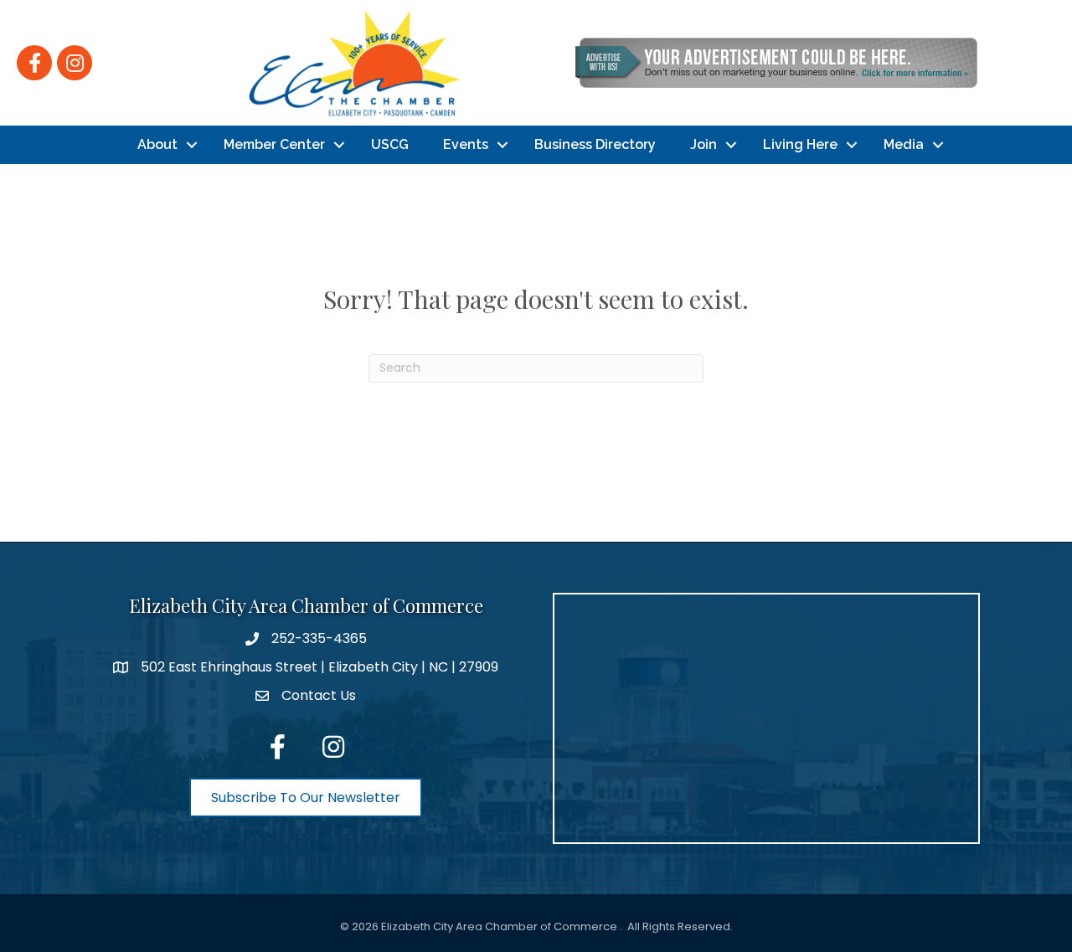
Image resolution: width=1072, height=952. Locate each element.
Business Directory (595, 144)
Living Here (800, 144)
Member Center (274, 144)
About (157, 144)
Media (904, 144)
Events (465, 144)
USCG (390, 144)
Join (703, 144)
